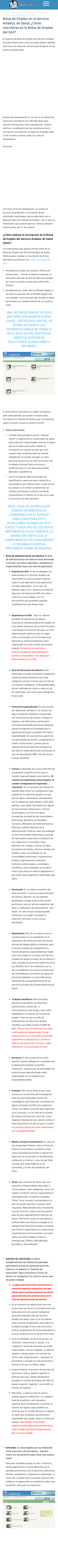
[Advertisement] (29, 84)
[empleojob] (23, 4)
